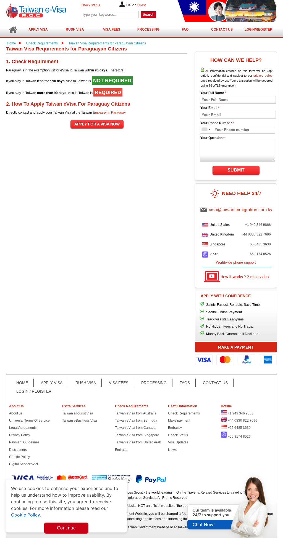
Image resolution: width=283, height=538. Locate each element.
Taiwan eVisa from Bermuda (136, 420)
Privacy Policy (19, 435)
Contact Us (222, 29)
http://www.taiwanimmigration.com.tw (50, 10)
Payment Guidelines (24, 442)
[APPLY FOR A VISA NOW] (97, 124)
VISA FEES (118, 383)
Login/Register (258, 29)
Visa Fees (111, 29)
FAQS (185, 383)
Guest (141, 5)
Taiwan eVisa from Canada (135, 428)
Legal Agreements (22, 428)
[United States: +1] (204, 129)
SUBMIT (236, 170)
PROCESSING (154, 383)
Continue (66, 528)
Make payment (179, 420)
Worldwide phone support (236, 262)
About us (15, 413)
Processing (148, 29)
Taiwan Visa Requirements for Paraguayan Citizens (107, 43)
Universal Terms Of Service (29, 420)
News (172, 450)
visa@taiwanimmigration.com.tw (240, 209)
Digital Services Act (23, 464)
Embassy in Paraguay (109, 112)
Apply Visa (38, 29)
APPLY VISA (51, 383)
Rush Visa (75, 29)
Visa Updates (178, 442)
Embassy (175, 428)
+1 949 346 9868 (258, 225)
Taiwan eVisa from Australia (135, 413)
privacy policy (262, 75)
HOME (22, 383)
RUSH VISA (85, 383)
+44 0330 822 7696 (256, 234)
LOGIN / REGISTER (33, 391)
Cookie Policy (19, 457)
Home (11, 43)
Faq (185, 29)
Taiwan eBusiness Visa (79, 420)
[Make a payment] (236, 354)
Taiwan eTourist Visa (77, 413)
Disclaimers (18, 450)
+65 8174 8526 (259, 254)
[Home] (13, 29)
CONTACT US (215, 383)
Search (148, 14)
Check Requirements (42, 43)
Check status (90, 5)
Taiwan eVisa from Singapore (137, 435)
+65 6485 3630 (259, 244)
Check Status (178, 435)
